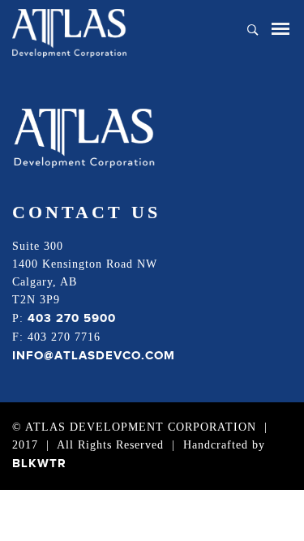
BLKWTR (39, 463)
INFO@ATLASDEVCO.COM (93, 355)
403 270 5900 (72, 318)
